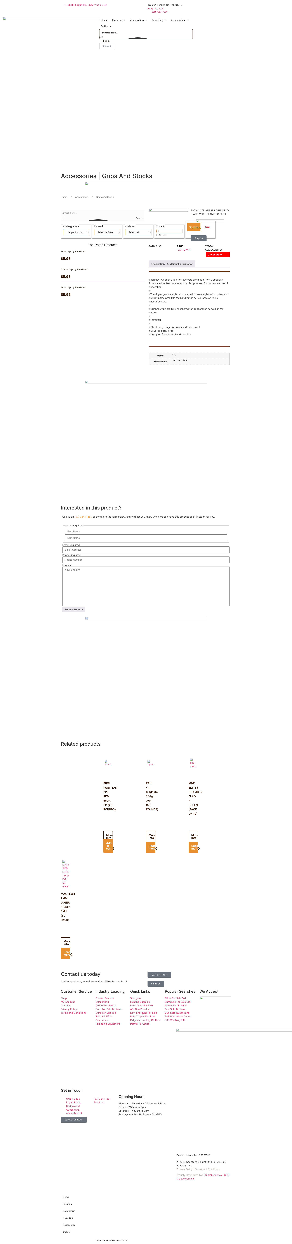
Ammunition (137, 20)
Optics (104, 26)
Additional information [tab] (180, 263)
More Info (109, 836)
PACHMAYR (183, 249)
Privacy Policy (184, 1169)
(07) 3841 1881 (83, 516)
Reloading (157, 20)
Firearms (117, 20)
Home (104, 20)
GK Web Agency (212, 1174)
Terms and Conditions (207, 1169)
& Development (185, 1178)
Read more (152, 847)
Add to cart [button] (108, 845)
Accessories (178, 20)
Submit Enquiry (74, 609)
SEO (226, 1174)
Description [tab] (158, 263)
